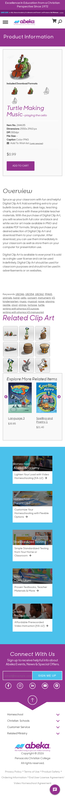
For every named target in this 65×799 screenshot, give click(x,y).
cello (23, 298)
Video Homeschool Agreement (32, 783)
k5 (53, 298)
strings (23, 305)
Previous (6, 397)
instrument (44, 298)
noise (41, 301)
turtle (41, 305)
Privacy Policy (13, 772)
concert (32, 298)
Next (59, 397)
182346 (20, 294)
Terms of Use (32, 772)
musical (32, 301)
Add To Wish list (19, 143)
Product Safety (51, 772)
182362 (39, 294)
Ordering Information (14, 777)
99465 (48, 294)
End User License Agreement (46, 777)
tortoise (32, 305)
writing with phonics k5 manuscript (23, 312)
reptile (6, 305)
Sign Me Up (47, 675)
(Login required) (36, 143)
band (16, 298)
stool (15, 305)
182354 (29, 294)
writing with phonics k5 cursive (21, 308)
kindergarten (10, 301)
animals (7, 298)
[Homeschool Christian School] (7, 686)
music (23, 301)
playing (50, 301)
